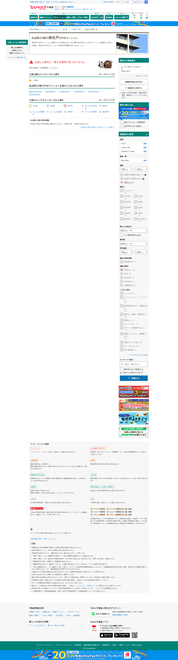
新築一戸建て (72, 17)
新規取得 (70, 7)
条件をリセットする (142, 76)
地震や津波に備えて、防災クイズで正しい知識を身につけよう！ (53, 2)
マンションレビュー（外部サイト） (84, 585)
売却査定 (109, 17)
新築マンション (46, 17)
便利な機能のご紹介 (120, 614)
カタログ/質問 (120, 17)
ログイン (58, 9)
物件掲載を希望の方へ (92, 645)
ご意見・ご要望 (117, 645)
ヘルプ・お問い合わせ (133, 645)
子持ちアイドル (139, 2)
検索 (146, 2)
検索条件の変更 (126, 134)
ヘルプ (117, 2)
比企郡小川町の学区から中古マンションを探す (97, 127)
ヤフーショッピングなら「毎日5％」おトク (79, 9)
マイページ (136, 95)
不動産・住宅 (34, 611)
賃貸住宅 (33, 17)
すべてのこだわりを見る (138, 355)
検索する (135, 378)
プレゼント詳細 (45, 514)
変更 (145, 143)
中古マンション (59, 17)
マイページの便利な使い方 (17, 57)
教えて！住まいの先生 (56, 625)
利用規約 (78, 645)
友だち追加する (103, 613)
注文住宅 (94, 17)
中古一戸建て (83, 17)
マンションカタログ (36, 625)
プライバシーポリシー (44, 645)
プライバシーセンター (63, 645)
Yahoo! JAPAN (108, 2)
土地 (101, 17)
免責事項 (106, 645)
